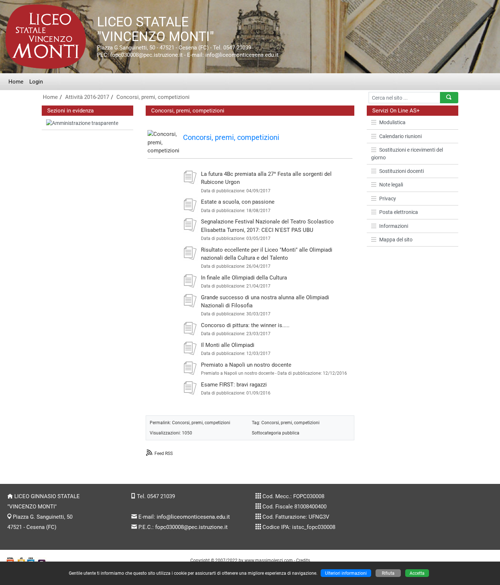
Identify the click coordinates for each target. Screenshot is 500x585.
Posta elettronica (398, 212)
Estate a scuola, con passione (238, 202)
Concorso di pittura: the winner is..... (245, 325)
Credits (303, 560)
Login (36, 81)
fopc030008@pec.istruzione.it (191, 527)
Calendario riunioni (400, 136)
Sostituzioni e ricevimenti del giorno (407, 153)
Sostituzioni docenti (401, 171)
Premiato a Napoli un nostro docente (246, 365)
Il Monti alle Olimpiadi (227, 345)
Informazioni (393, 226)
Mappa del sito (396, 239)
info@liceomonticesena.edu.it (193, 517)
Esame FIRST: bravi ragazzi (234, 384)
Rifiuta (388, 573)
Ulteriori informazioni (346, 573)
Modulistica (392, 122)
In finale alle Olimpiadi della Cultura (244, 277)
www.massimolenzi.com (269, 560)
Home (15, 81)
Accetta (417, 573)
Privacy (387, 198)
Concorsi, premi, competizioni (153, 97)
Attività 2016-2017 (87, 97)
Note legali (391, 185)
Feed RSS (163, 453)
